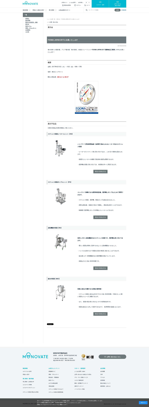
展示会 (27, 24)
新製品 (27, 18)
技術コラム (28, 26)
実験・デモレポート (30, 28)
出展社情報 (59, 128)
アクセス (102, 377)
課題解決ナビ (52, 371)
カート (88, 5)
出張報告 (27, 30)
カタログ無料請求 (78, 380)
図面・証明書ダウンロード (81, 383)
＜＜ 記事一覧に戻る (52, 22)
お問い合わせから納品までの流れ (82, 374)
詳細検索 (123, 10)
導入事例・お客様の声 (28, 381)
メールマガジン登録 (79, 389)
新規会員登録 (67, 5)
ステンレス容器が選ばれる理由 (30, 392)
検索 (117, 10)
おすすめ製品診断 (53, 383)
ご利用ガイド (64, 2)
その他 (27, 32)
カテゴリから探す (27, 371)
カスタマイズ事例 (27, 384)
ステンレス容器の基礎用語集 (56, 392)
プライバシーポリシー (51, 404)
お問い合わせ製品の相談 (117, 4)
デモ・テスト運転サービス (81, 377)
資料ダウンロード (78, 386)
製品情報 (27, 20)
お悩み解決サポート (64, 10)
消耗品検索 (51, 386)
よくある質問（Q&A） (80, 371)
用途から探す (26, 374)
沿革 (101, 374)
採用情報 (102, 380)
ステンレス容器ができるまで (56, 389)
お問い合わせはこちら (114, 357)
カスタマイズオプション (29, 387)
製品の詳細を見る (100, 171)
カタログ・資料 (100, 4)
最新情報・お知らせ (105, 386)
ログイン (78, 5)
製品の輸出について (105, 383)
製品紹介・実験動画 (54, 377)
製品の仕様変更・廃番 (31, 22)
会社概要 (102, 371)
